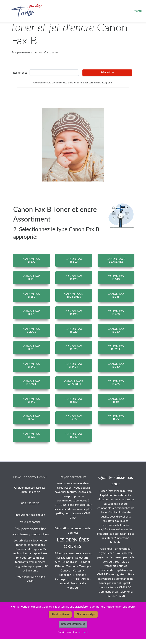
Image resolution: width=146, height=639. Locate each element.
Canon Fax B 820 (31, 435)
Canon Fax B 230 (116, 330)
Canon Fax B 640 (31, 418)
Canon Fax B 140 (116, 278)
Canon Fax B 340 (31, 365)
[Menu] (137, 10)
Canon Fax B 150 (31, 295)
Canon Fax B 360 (116, 365)
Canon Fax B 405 (116, 383)
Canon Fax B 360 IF (31, 383)
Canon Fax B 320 (74, 348)
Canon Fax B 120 (74, 278)
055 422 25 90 (30, 503)
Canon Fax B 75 (116, 418)
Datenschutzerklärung (73, 624)
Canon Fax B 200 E (31, 330)
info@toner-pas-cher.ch (30, 514)
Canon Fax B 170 (31, 313)
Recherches (20, 72)
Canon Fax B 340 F (74, 365)
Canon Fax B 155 (116, 295)
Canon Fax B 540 (31, 400)
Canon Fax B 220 (74, 330)
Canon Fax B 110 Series (115, 260)
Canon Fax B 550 (74, 400)
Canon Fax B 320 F (116, 348)
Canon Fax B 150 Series (73, 295)
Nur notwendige (86, 614)
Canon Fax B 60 (116, 400)
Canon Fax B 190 (74, 313)
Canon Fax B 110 (74, 260)
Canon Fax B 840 (74, 435)
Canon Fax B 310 (31, 348)
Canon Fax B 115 (31, 278)
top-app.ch (83, 632)
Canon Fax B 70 (74, 418)
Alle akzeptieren (60, 614)
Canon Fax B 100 (31, 260)
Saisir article (107, 72)
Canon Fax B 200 (116, 313)
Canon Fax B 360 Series (73, 383)
